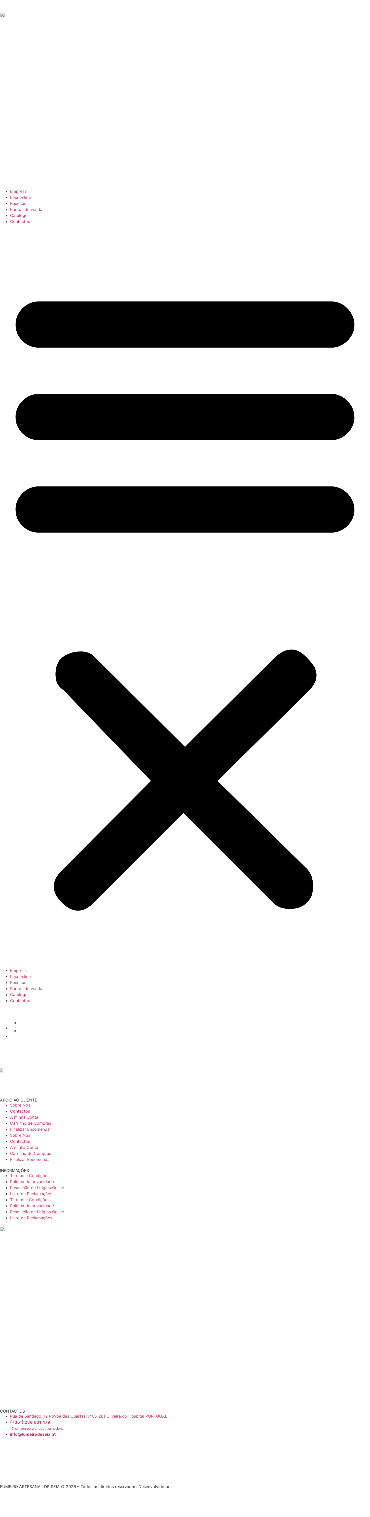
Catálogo (19, 215)
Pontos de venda (26, 209)
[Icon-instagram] (6, 1463)
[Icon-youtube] (1, 1474)
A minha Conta (24, 1117)
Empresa (18, 191)
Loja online (20, 197)
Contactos (20, 221)
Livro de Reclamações (31, 1193)
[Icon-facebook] (6, 1449)
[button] (185, 595)
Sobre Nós (20, 1105)
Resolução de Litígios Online (37, 1187)
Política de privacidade (32, 1181)
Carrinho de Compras (30, 1123)
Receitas (18, 203)
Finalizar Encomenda (30, 1129)
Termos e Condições (29, 1175)
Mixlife (179, 1486)
